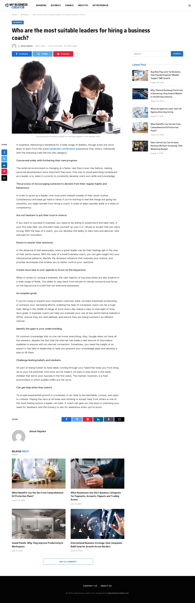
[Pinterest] (4, 171)
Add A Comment (68, 561)
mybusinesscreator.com (118, 593)
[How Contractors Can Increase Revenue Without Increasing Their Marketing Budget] (140, 146)
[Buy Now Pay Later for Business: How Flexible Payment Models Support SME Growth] (140, 75)
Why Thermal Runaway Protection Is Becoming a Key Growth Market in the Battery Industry (167, 94)
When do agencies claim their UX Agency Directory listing (166, 110)
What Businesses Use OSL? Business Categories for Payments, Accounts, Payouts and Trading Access (96, 496)
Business (56, 5)
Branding (41, 5)
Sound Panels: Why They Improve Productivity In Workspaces (37, 544)
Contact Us (90, 586)
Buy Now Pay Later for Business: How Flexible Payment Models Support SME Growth (166, 75)
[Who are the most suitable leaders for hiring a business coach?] (68, 97)
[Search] (189, 5)
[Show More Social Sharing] (77, 54)
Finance (69, 5)
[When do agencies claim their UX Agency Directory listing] (140, 112)
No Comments (56, 46)
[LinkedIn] (4, 165)
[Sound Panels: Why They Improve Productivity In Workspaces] (39, 524)
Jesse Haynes (27, 46)
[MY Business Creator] (16, 5)
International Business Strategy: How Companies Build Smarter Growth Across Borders (96, 544)
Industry (83, 5)
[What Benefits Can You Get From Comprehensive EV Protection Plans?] (39, 474)
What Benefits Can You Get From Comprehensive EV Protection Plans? (37, 494)
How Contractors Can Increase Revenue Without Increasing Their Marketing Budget (167, 146)
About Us (106, 586)
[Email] (4, 178)
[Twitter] (4, 158)
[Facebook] (4, 152)
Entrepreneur (100, 5)
